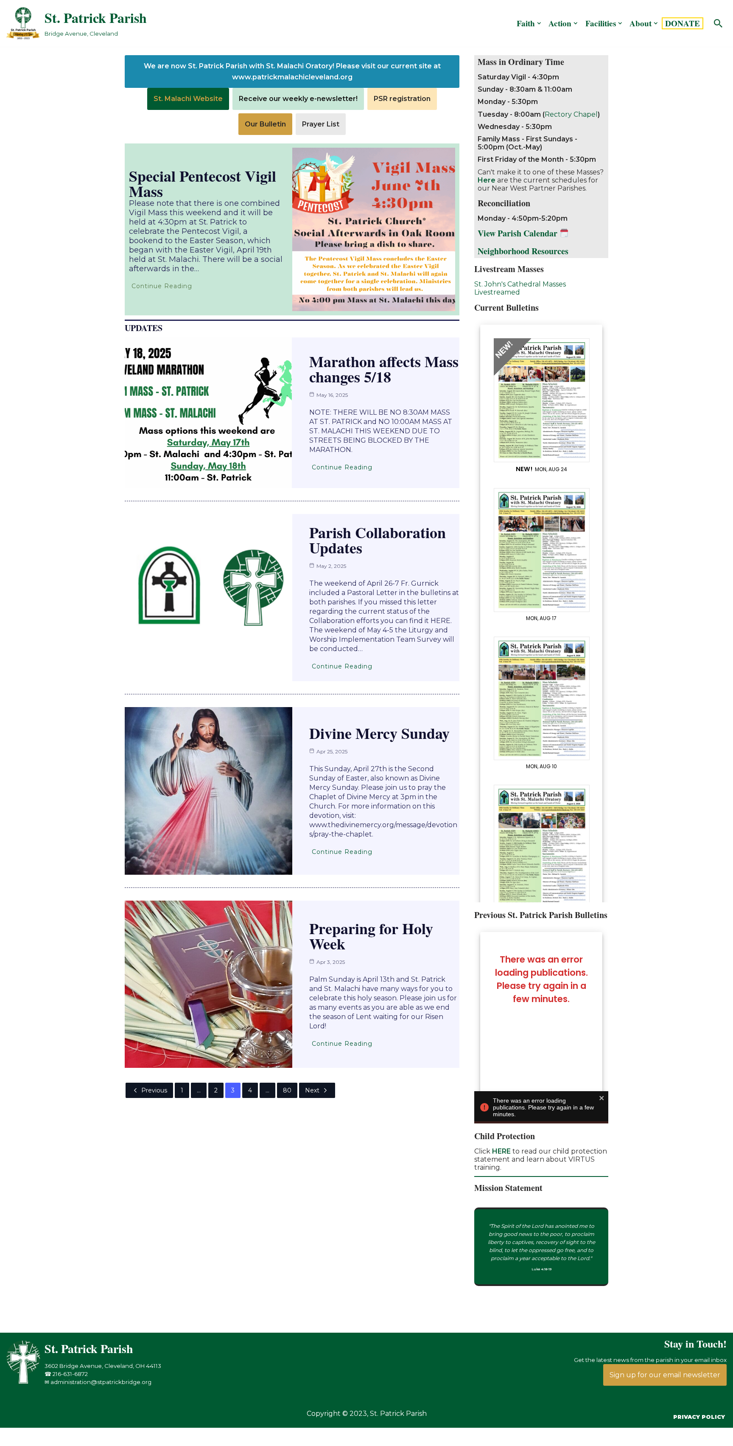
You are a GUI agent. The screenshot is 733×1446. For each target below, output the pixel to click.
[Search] (718, 23)
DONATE (682, 23)
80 (287, 1090)
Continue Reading (161, 286)
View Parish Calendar (519, 233)
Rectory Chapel (571, 114)
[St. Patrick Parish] (25, 1382)
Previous (154, 1090)
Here (486, 180)
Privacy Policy (699, 1417)
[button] (539, 23)
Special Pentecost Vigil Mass (202, 183)
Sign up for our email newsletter (665, 1375)
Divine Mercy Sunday (379, 733)
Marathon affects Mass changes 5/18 (384, 368)
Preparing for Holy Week (371, 936)
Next (312, 1090)
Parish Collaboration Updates (377, 540)
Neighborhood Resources (523, 251)
